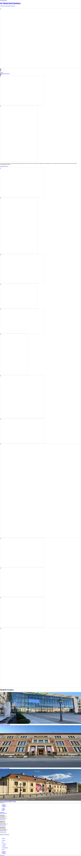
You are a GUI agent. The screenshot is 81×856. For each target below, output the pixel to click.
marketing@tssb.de (3, 813)
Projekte (1, 72)
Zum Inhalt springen (3, 0)
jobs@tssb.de (2, 812)
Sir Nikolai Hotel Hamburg (4, 73)
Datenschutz (7, 834)
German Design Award (4, 166)
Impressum (2, 834)
